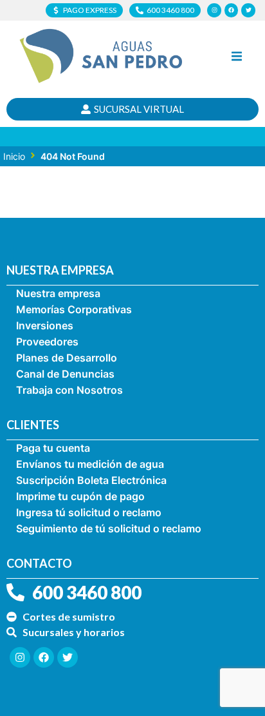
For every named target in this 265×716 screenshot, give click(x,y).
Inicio (14, 156)
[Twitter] (248, 10)
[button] (236, 56)
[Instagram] (214, 10)
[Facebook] (231, 10)
